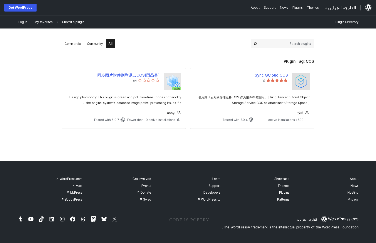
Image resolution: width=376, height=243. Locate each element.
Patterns (283, 199)
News (355, 186)
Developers (211, 192)
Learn (216, 179)
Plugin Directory (347, 22)
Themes (283, 186)
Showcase (281, 179)
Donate (144, 192)
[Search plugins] (255, 43)
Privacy (353, 199)
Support (214, 186)
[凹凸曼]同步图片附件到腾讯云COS (128, 75)
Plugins (284, 192)
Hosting (353, 192)
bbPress (74, 192)
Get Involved (142, 179)
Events (146, 186)
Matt (77, 186)
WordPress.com (69, 179)
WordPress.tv (208, 199)
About (354, 179)
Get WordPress (20, 7)
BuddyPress (71, 199)
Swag (145, 199)
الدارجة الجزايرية (307, 219)
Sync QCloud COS (271, 75)
